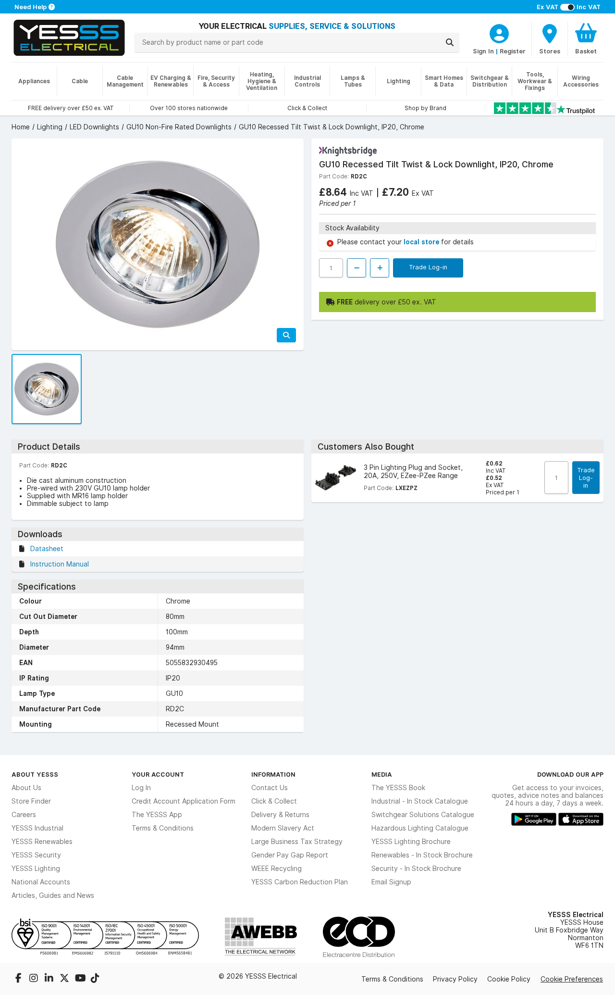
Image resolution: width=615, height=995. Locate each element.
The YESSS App (157, 815)
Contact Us (269, 788)
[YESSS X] (65, 979)
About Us (26, 788)
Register (513, 51)
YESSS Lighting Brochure (411, 841)
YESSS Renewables (42, 841)
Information (273, 774)
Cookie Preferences (572, 979)
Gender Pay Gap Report (289, 855)
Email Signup (391, 882)
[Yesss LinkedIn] (50, 979)
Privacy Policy (455, 979)
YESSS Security (36, 855)
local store (422, 242)
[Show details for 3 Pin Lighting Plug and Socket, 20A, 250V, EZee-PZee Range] (335, 477)
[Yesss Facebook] (19, 979)
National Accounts (41, 882)
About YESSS (35, 774)
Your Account (158, 774)
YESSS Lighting (36, 868)
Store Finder (31, 801)
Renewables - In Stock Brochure (422, 855)
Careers (24, 815)
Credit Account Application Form (183, 801)
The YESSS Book (398, 788)
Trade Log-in (428, 267)
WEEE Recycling (276, 868)
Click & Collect (274, 801)
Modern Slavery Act (282, 828)
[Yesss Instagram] (34, 979)
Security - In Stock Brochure (416, 868)
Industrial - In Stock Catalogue (419, 801)
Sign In (483, 51)
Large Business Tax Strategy (297, 841)
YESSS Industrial (37, 828)
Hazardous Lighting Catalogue (419, 828)
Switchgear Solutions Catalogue (422, 815)
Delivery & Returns (280, 815)
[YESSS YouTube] (80, 979)
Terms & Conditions (163, 828)
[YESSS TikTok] (95, 979)
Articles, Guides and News (53, 895)
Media (381, 774)
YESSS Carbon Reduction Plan (299, 882)
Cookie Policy (508, 979)
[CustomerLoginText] (499, 32)
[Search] (449, 42)
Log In (141, 788)
